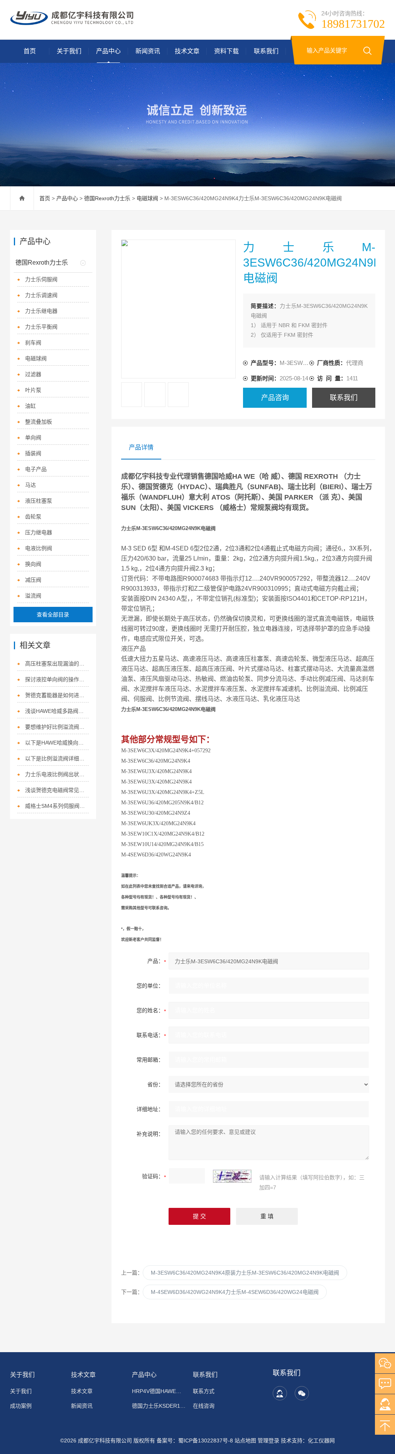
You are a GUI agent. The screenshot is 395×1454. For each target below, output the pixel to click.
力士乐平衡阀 (41, 327)
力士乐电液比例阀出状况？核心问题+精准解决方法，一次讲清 (57, 774)
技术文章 (187, 51)
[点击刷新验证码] (232, 1176)
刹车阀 (33, 342)
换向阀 (33, 564)
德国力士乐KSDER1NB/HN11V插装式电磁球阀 (159, 1406)
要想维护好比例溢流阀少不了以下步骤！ (57, 727)
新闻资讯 (147, 51)
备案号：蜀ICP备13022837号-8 (195, 1440)
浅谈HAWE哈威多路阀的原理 (57, 711)
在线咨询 (203, 1406)
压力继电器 (38, 532)
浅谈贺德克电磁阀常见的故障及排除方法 (57, 790)
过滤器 (33, 374)
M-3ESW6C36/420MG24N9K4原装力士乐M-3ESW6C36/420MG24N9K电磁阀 (245, 1273)
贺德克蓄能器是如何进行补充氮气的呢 (57, 695)
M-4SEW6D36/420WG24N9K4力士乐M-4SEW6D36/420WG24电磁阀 (235, 1292)
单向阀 (33, 437)
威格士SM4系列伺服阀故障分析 (57, 806)
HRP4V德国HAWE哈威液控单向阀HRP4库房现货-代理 (159, 1391)
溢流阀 (33, 596)
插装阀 (33, 453)
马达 (30, 485)
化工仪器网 (321, 1440)
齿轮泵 (33, 516)
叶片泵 (33, 390)
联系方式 (203, 1391)
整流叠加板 (38, 422)
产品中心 (108, 51)
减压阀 (33, 580)
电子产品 (36, 469)
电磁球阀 (147, 198)
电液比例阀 (38, 548)
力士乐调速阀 (41, 295)
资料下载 (226, 51)
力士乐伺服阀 (41, 279)
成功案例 (21, 1406)
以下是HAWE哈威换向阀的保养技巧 (57, 743)
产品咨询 (275, 398)
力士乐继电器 (41, 311)
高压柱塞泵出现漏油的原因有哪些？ (57, 663)
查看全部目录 (53, 614)
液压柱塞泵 (38, 501)
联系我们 (266, 51)
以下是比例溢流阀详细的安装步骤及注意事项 (57, 758)
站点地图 (245, 1440)
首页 (30, 51)
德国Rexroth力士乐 (107, 198)
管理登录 (268, 1440)
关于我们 (69, 51)
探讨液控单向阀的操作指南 (57, 679)
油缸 (30, 406)
